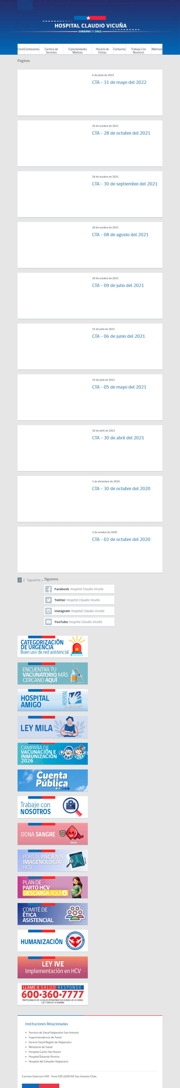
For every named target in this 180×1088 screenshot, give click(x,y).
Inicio (21, 49)
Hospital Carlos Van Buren (45, 1052)
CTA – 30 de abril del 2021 (118, 438)
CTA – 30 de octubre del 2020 (121, 488)
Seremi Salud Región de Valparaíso (50, 1042)
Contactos (119, 49)
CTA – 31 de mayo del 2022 (119, 82)
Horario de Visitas (102, 51)
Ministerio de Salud (40, 1047)
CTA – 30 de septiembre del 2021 (125, 184)
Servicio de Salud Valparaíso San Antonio (54, 1032)
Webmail (156, 49)
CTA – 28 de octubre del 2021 (121, 133)
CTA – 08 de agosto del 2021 (120, 235)
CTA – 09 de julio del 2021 (118, 285)
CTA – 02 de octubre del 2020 (121, 539)
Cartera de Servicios (51, 51)
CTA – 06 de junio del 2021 (118, 336)
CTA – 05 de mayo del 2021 (119, 387)
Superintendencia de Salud (45, 1037)
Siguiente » (35, 580)
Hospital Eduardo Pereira (44, 1056)
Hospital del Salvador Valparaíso (48, 1061)
